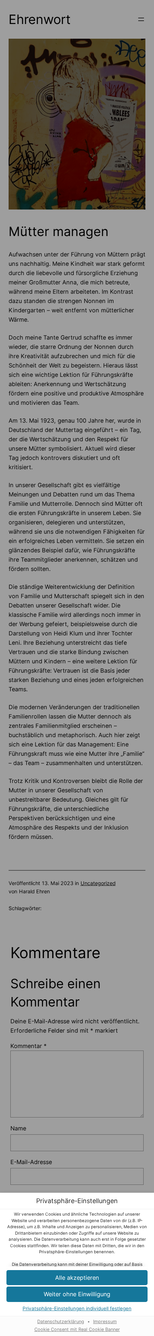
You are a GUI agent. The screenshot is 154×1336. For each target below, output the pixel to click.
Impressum (105, 1321)
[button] (77, 1277)
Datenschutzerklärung (60, 1321)
